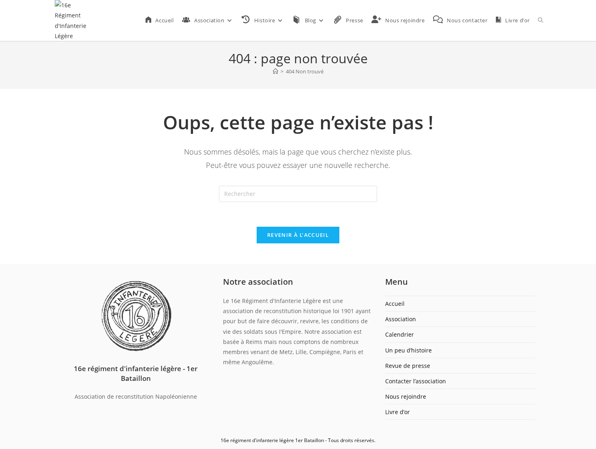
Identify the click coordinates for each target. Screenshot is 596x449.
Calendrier (399, 334)
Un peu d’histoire (408, 350)
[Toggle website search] (540, 20)
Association (400, 319)
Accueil (395, 303)
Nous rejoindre (405, 396)
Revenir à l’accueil (298, 234)
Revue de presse (407, 366)
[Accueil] (275, 71)
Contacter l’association (415, 381)
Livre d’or (397, 412)
